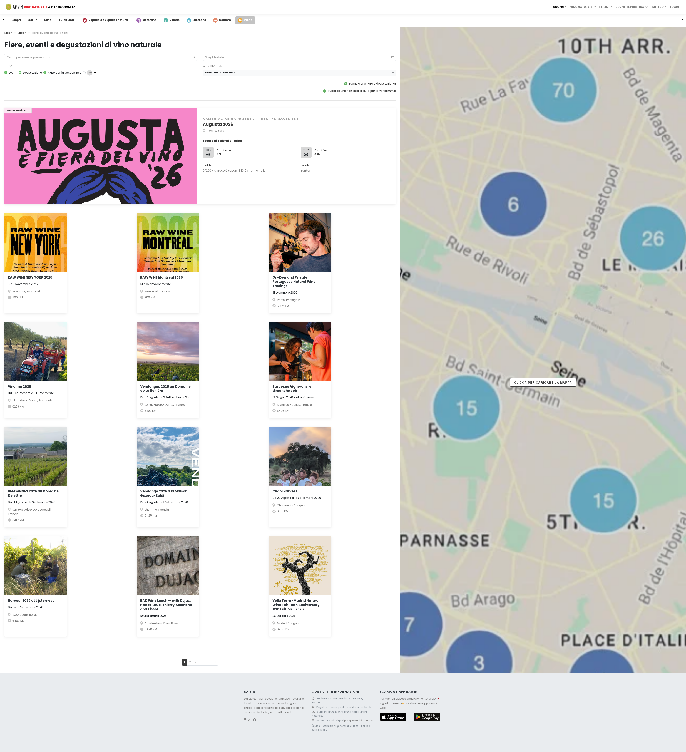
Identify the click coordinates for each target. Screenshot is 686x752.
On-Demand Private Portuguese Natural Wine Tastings (293, 281)
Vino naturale (581, 7)
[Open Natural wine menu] (595, 7)
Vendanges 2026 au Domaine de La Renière (165, 388)
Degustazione (32, 73)
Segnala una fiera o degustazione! (372, 83)
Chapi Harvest (284, 491)
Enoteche (199, 20)
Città (47, 20)
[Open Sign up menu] (646, 7)
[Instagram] (245, 720)
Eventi (248, 20)
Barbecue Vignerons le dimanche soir (291, 388)
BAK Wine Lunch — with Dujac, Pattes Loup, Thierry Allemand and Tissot (166, 604)
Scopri (558, 7)
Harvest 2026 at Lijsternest (31, 600)
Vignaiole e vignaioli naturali (108, 20)
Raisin (8, 33)
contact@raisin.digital (330, 720)
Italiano (657, 7)
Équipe (316, 726)
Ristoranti (149, 20)
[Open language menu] (666, 7)
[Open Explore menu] (566, 7)
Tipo (8, 66)
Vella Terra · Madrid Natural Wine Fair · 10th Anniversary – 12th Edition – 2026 (297, 604)
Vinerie (175, 20)
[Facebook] (254, 720)
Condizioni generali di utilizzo (341, 726)
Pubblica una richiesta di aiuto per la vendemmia (362, 91)
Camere (225, 20)
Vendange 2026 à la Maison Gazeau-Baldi (163, 493)
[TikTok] (249, 720)
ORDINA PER (212, 66)
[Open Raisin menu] (611, 7)
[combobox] (299, 73)
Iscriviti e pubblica (629, 7)
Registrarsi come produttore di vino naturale (344, 707)
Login (674, 7)
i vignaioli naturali (289, 699)
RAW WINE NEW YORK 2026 (30, 277)
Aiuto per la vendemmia (64, 73)
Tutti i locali (67, 20)
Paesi (30, 20)
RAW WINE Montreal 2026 (161, 277)
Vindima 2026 (19, 386)
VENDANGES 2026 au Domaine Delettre (33, 493)
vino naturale (426, 699)
